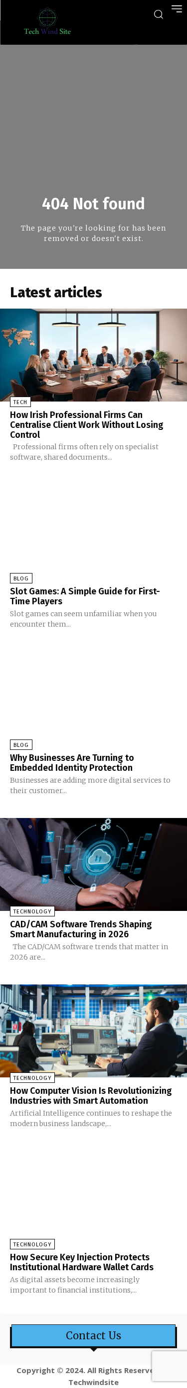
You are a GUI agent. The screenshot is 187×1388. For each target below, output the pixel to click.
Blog (21, 578)
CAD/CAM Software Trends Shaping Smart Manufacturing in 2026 (81, 929)
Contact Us (93, 1336)
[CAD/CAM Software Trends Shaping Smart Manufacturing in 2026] (93, 864)
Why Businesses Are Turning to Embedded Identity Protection (72, 762)
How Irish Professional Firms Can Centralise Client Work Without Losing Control (87, 424)
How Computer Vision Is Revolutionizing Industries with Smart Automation (91, 1095)
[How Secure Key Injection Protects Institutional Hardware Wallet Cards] (93, 1197)
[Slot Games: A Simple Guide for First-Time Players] (93, 531)
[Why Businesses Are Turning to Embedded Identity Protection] (93, 698)
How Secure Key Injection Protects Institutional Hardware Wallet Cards (82, 1262)
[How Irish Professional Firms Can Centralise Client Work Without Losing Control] (93, 355)
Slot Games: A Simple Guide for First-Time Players (85, 596)
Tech (20, 402)
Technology (32, 911)
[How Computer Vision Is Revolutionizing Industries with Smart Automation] (93, 1031)
